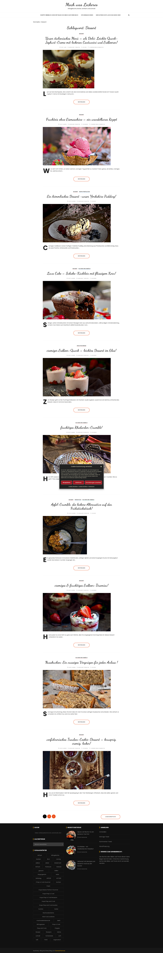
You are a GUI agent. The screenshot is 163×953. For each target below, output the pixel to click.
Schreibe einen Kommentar (96, 47)
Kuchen (41, 909)
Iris (86, 47)
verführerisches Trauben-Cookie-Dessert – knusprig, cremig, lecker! (81, 741)
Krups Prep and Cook (48, 901)
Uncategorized (81, 345)
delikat (38, 863)
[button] (101, 466)
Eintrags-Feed (104, 837)
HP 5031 (58, 878)
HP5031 (49, 878)
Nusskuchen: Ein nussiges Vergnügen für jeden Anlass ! (81, 662)
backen (38, 859)
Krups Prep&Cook (84, 191)
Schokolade (49, 936)
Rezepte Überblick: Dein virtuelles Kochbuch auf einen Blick (59, 15)
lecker (56, 909)
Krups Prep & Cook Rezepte (48, 897)
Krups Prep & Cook (48, 894)
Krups (48, 886)
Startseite (36, 22)
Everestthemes (60, 951)
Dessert (81, 33)
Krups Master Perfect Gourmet (48, 890)
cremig (58, 859)
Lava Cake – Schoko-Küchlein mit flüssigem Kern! (81, 273)
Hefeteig (38, 878)
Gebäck (58, 867)
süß (37, 940)
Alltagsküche (55, 855)
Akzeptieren (66, 482)
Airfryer (40, 855)
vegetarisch (57, 940)
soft (59, 936)
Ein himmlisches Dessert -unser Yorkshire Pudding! (81, 196)
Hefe (57, 874)
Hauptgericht (42, 874)
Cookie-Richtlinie (73, 486)
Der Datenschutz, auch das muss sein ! (108, 15)
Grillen (56, 870)
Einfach (38, 867)
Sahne (59, 932)
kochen (58, 882)
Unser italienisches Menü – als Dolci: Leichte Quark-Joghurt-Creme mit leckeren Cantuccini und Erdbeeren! (81, 40)
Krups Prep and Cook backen (48, 905)
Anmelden (102, 832)
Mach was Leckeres (81, 4)
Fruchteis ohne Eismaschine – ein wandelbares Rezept (81, 119)
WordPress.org (104, 846)
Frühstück (78, 499)
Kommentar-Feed (105, 842)
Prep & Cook (56, 924)
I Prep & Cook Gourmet (43, 882)
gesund (41, 870)
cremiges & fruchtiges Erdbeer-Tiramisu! (81, 585)
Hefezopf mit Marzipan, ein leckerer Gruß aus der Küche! (86, 863)
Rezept (38, 932)
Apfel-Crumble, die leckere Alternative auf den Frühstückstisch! (81, 506)
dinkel (47, 863)
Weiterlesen (81, 102)
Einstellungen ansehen (93, 482)
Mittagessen (41, 924)
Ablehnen (78, 482)
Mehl (58, 920)
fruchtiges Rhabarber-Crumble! (81, 427)
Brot (48, 859)
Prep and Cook (41, 928)
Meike (86, 124)
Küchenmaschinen (87, 15)
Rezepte (48, 932)
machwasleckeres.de (43, 920)
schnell (38, 936)
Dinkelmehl (57, 863)
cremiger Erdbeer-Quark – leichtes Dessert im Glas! (81, 350)
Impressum (91, 486)
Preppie (57, 928)
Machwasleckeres (48, 913)
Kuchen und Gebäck (84, 268)
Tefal (45, 940)
